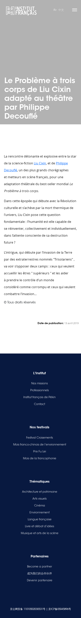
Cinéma (39, 505)
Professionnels (39, 390)
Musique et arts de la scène (39, 533)
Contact (39, 404)
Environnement (39, 512)
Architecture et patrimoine (39, 491)
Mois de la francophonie (39, 458)
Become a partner (39, 566)
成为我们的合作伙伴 (39, 573)
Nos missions (39, 383)
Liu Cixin (40, 163)
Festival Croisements (39, 437)
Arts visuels (39, 498)
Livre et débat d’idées (39, 526)
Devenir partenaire (39, 580)
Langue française (40, 519)
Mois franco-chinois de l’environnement (39, 444)
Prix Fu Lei (39, 451)
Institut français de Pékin (39, 397)
